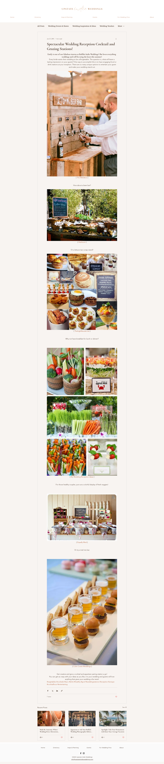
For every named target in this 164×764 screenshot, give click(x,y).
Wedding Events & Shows (58, 26)
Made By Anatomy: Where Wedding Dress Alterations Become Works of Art (49, 731)
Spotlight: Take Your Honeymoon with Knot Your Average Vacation (112, 731)
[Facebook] (81, 753)
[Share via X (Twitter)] (52, 691)
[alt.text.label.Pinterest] (127, 21)
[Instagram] (84, 753)
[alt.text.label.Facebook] (124, 21)
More (120, 26)
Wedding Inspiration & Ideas (84, 26)
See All (124, 707)
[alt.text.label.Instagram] (121, 21)
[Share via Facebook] (48, 691)
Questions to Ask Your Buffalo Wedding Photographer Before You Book (81, 731)
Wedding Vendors (107, 26)
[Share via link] (62, 691)
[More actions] (116, 39)
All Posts (40, 26)
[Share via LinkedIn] (57, 691)
